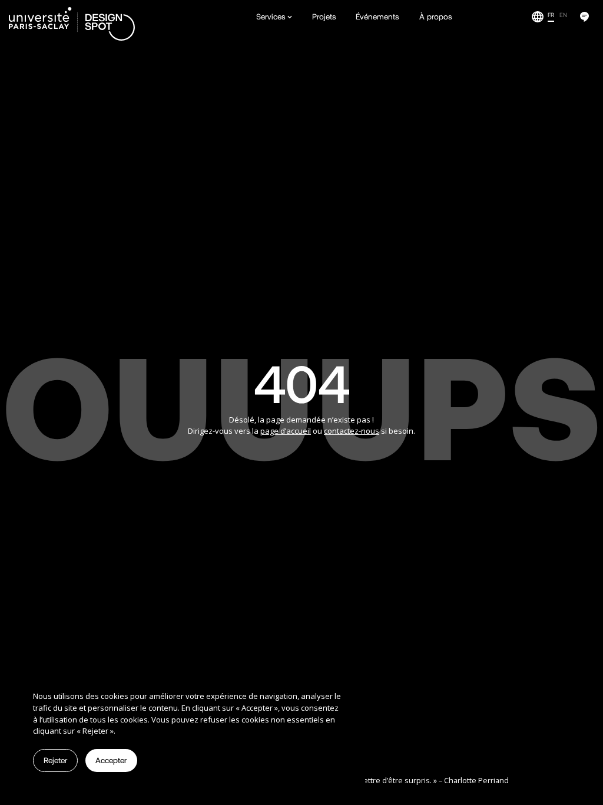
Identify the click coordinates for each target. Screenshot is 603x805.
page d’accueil (285, 430)
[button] (274, 17)
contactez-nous (351, 430)
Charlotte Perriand (476, 781)
